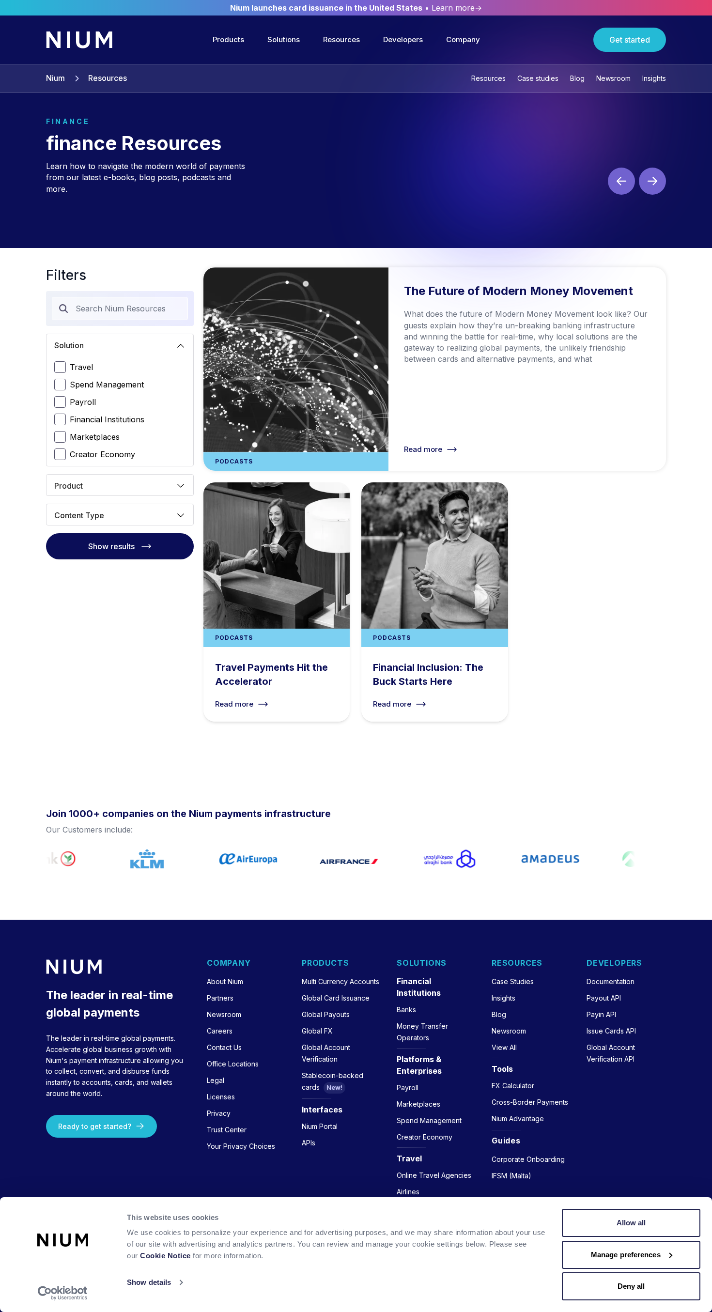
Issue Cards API (611, 1031)
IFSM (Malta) (511, 1176)
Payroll (83, 402)
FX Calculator (513, 1085)
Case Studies (513, 981)
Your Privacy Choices (241, 1146)
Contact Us (224, 1047)
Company (463, 39)
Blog (577, 78)
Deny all (631, 1286)
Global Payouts (326, 1014)
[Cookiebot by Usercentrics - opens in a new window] (62, 1293)
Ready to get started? (94, 1126)
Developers (403, 39)
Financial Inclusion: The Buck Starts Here (434, 602)
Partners (220, 998)
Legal (215, 1080)
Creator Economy (102, 454)
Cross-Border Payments (530, 1102)
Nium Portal (320, 1126)
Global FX (317, 1031)
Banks (406, 1009)
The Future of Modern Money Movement (434, 369)
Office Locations (233, 1064)
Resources (341, 39)
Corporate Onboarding (528, 1159)
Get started (629, 40)
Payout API (604, 998)
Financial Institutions (107, 419)
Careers (219, 1031)
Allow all (631, 1223)
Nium (55, 78)
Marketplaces (95, 437)
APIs (308, 1143)
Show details (149, 1282)
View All (504, 1047)
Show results (111, 546)
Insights (654, 78)
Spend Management (107, 384)
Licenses (221, 1097)
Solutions (283, 39)
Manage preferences (626, 1254)
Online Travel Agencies (434, 1175)
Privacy (219, 1113)
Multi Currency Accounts (340, 981)
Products (228, 39)
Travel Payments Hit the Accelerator (276, 602)
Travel (81, 367)
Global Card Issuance (336, 998)
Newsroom (613, 78)
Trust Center (227, 1130)
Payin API (601, 1014)
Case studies (537, 78)
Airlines (408, 1192)
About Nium (225, 981)
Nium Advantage (518, 1118)
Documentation (611, 981)
